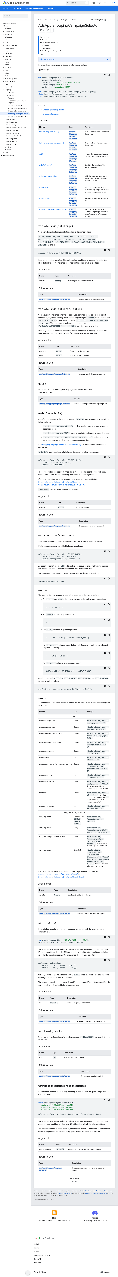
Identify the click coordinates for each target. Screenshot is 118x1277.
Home (40, 20)
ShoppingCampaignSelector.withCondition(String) (61, 445)
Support (51, 8)
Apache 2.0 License (65, 1193)
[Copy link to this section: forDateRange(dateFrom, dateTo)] (86, 309)
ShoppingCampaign (51, 114)
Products (48, 20)
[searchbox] (15, 16)
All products (38, 1263)
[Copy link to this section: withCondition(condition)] (76, 535)
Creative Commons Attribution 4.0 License (96, 1191)
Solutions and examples (34, 8)
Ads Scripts (22, 2)
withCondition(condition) (48, 176)
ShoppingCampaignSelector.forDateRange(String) (58, 482)
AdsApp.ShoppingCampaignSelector (73, 135)
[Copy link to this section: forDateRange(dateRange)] (75, 226)
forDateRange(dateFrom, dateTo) (51, 143)
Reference (17, 8)
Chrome (37, 1248)
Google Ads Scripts (61, 20)
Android (37, 1244)
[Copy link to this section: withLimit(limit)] (64, 1031)
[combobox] (77, 3)
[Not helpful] (109, 20)
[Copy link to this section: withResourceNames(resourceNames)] (88, 1086)
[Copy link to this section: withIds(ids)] (58, 923)
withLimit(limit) (44, 198)
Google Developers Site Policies (96, 1193)
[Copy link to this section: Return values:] (55, 288)
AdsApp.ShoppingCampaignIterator (73, 157)
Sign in (112, 3)
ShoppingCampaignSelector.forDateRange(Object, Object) (61, 485)
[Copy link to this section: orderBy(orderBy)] (64, 413)
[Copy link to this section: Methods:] (51, 120)
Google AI (37, 1259)
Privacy (43, 1272)
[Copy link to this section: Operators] (49, 590)
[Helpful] (105, 20)
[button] (15, 26)
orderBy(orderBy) (45, 165)
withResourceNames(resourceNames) (53, 209)
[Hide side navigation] (27, 1273)
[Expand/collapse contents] (51, 37)
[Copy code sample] (109, 75)
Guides (6, 8)
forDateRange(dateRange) (49, 132)
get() (41, 154)
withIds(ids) (43, 187)
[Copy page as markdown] (48, 30)
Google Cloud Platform (42, 1255)
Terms (36, 1272)
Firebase (37, 1252)
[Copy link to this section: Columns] (48, 698)
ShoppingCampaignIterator (53, 110)
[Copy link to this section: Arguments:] (53, 269)
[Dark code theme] (105, 75)
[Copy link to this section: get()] (48, 383)
